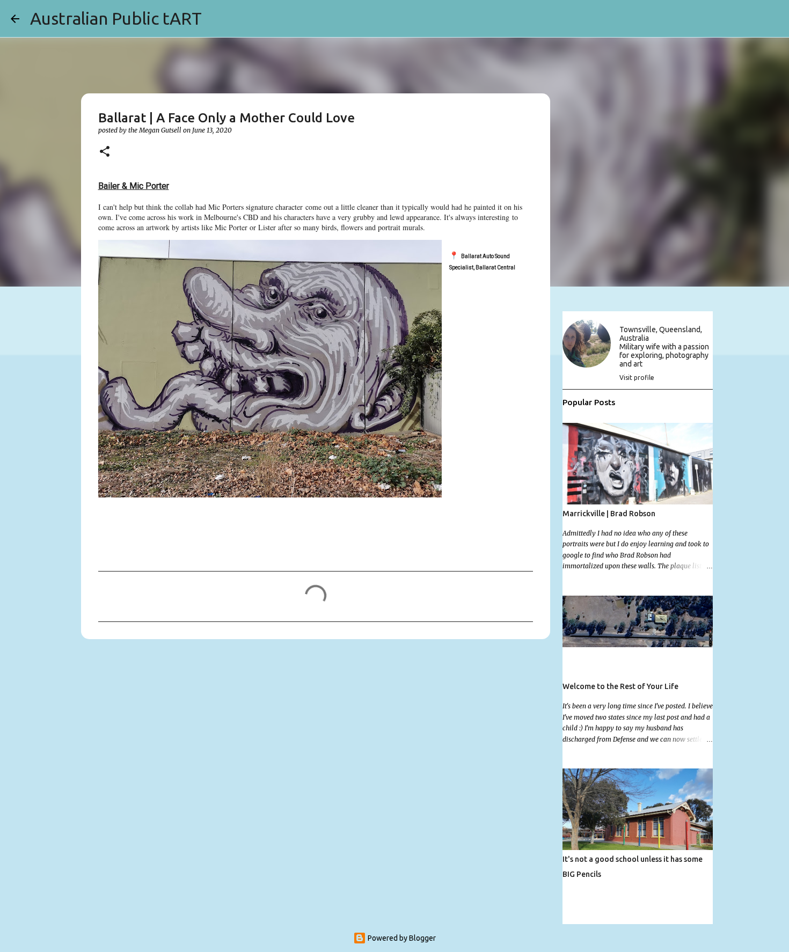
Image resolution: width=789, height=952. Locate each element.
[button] (104, 152)
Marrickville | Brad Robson (608, 513)
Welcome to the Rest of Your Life (620, 686)
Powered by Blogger (401, 938)
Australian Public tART (116, 18)
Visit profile (636, 377)
